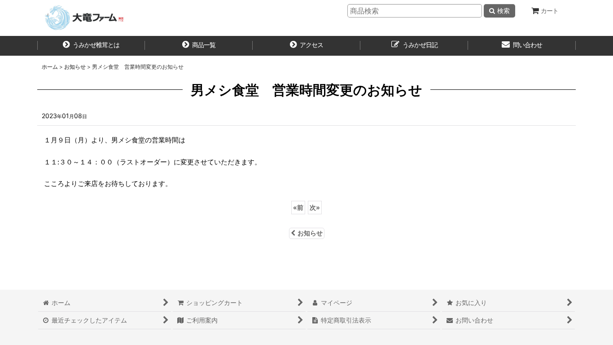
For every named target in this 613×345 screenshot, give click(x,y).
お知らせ (310, 233)
